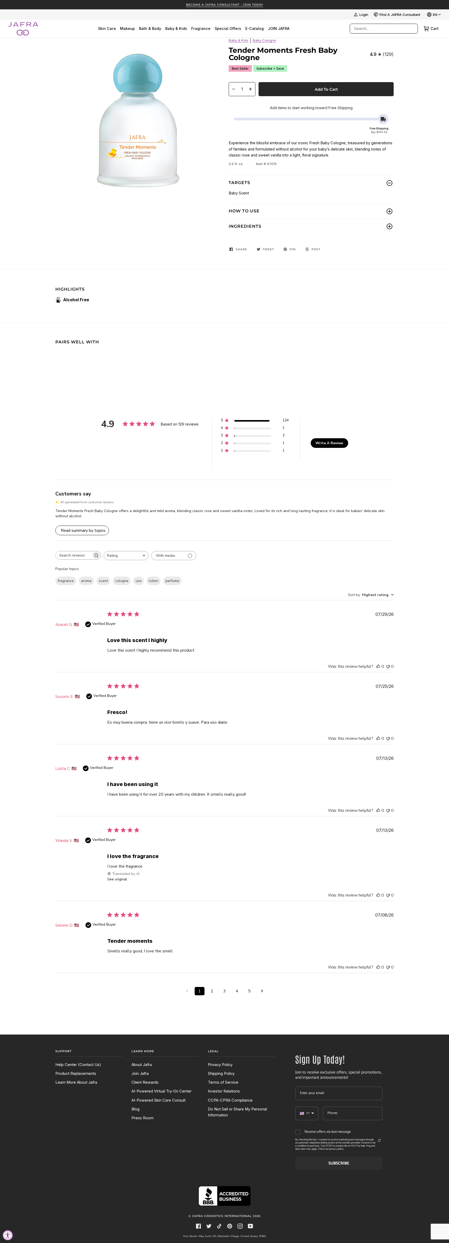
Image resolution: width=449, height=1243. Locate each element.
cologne (121, 580)
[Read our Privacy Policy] (379, 1140)
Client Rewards (145, 1082)
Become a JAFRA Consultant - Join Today (224, 4)
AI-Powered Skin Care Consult (158, 1100)
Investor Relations (224, 1091)
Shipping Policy (221, 1073)
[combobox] (378, 28)
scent (103, 580)
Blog (135, 1109)
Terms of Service (223, 1082)
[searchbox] (73, 555)
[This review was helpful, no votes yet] (378, 666)
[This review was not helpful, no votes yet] (388, 666)
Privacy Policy (220, 1064)
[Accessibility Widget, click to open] (8, 1235)
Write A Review (329, 443)
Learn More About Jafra (76, 1082)
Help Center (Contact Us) (78, 1064)
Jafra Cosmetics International (222, 1216)
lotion (153, 580)
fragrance (66, 580)
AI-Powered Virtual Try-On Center (161, 1091)
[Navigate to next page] (262, 991)
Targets (239, 182)
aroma (86, 580)
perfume (172, 580)
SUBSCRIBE (338, 1163)
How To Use (244, 210)
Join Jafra (140, 1073)
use (139, 580)
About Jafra (141, 1064)
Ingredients (245, 226)
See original (117, 879)
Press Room (142, 1118)
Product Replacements (75, 1073)
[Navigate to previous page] (187, 991)
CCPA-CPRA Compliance (230, 1100)
